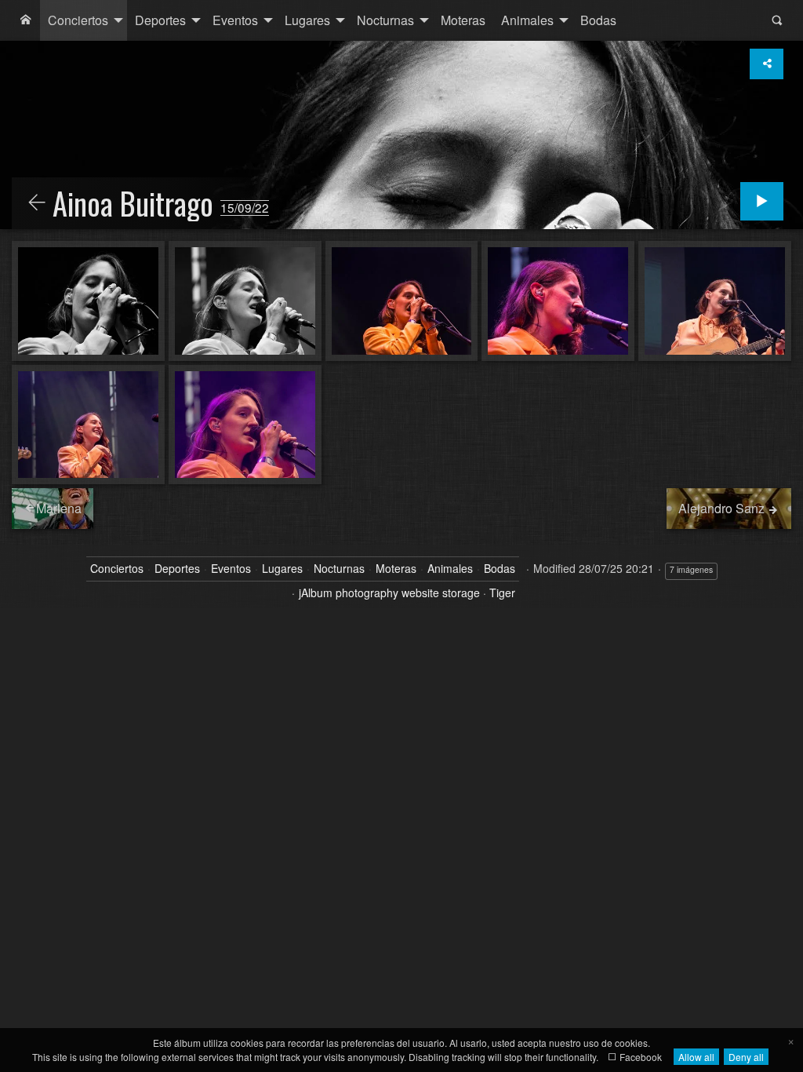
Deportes (160, 20)
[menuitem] (26, 20)
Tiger (502, 592)
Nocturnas (385, 20)
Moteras (463, 20)
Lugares (307, 20)
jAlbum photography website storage (389, 592)
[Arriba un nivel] (36, 203)
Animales (527, 20)
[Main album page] (26, 20)
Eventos (235, 20)
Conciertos (78, 20)
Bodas (598, 20)
